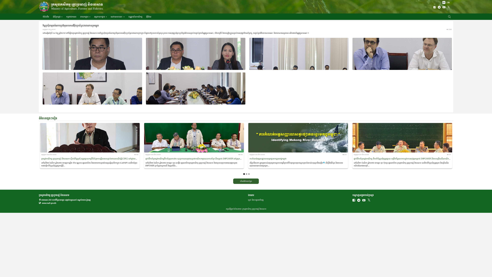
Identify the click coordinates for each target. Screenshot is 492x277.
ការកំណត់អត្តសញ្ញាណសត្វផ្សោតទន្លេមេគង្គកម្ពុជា (268, 158)
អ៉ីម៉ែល (148, 16)
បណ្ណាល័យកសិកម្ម (135, 16)
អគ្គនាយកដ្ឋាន (100, 16)
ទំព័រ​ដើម (46, 16)
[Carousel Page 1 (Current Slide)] (244, 174)
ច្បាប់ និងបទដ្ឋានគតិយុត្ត (256, 200)
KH (444, 2)
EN (448, 2)
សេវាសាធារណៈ (117, 16)
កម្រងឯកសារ (71, 16)
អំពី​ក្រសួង (57, 16)
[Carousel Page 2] (246, 174)
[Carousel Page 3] (249, 174)
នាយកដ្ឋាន (84, 16)
